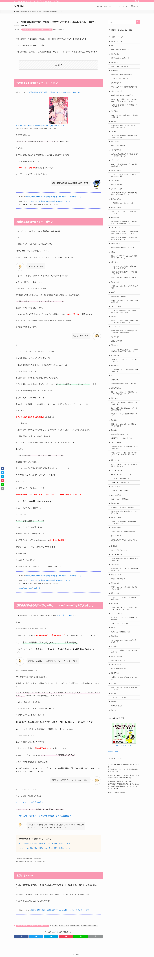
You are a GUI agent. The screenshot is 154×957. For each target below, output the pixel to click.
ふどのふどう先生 (116, 613)
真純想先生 (114, 636)
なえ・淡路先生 (116, 495)
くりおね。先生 (116, 227)
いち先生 (113, 131)
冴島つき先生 (115, 345)
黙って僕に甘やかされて (118, 669)
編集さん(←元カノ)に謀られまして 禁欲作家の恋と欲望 (124, 116)
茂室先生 (113, 693)
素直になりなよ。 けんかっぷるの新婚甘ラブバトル (124, 212)
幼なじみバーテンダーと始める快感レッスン (124, 414)
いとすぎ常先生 (116, 150)
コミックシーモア (116, 41)
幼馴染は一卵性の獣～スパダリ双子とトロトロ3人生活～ (124, 106)
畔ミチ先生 (114, 111)
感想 (67, 925)
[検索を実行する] (138, 22)
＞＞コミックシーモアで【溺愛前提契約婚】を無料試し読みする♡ (41, 125)
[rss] (135, 1)
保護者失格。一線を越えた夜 (120, 482)
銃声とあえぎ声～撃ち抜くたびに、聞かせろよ (124, 541)
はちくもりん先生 (116, 554)
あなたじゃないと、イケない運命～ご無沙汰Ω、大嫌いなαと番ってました (124, 608)
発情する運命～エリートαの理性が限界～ (124, 531)
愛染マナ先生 (115, 54)
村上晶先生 (114, 683)
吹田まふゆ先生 (116, 593)
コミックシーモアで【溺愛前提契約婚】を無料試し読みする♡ (48, 201)
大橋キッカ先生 (116, 207)
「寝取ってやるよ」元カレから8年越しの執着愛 (124, 287)
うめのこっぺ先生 (116, 189)
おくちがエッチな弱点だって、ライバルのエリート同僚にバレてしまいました (124, 100)
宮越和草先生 (115, 673)
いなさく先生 (115, 160)
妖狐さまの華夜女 (116, 341)
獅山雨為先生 (115, 355)
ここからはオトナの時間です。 (120, 478)
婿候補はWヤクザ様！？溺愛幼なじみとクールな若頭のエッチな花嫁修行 (124, 331)
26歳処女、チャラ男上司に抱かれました (123, 507)
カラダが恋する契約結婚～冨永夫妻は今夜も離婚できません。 (124, 136)
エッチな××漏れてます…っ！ (120, 78)
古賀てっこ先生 (116, 306)
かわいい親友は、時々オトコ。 (120, 49)
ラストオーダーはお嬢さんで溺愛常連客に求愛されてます (124, 598)
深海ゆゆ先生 (115, 365)
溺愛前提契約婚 (75, 925)
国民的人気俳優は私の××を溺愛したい (123, 95)
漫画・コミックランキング (124, 745)
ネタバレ (61, 925)
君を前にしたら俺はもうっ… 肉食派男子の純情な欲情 (124, 301)
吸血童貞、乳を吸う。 (118, 706)
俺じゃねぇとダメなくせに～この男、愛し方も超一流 (124, 641)
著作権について (113, 751)
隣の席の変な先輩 (116, 184)
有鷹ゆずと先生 (116, 83)
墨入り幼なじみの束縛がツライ (120, 58)
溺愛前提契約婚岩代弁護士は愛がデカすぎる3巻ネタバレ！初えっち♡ (54, 92)
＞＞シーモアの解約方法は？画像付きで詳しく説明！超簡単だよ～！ (44, 848)
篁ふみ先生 (114, 430)
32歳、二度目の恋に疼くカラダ (121, 66)
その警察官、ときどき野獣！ (120, 490)
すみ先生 (113, 375)
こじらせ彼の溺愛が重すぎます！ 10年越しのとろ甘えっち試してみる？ (124, 311)
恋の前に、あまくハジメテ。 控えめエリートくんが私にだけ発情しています (124, 321)
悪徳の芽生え (115, 380)
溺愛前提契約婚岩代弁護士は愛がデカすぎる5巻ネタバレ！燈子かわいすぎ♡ (54, 197)
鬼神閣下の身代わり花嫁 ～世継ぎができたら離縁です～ (124, 559)
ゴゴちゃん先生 (116, 326)
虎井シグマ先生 (116, 486)
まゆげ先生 (114, 646)
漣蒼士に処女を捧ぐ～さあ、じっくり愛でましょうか (124, 688)
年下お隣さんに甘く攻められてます (122, 203)
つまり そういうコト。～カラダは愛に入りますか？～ (124, 360)
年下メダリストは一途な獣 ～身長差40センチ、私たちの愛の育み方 (124, 267)
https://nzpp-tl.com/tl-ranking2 (29, 588)
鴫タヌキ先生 (115, 337)
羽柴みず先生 (115, 564)
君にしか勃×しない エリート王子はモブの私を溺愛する (124, 370)
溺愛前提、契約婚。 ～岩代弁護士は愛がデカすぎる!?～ (37, 29)
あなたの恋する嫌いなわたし (120, 296)
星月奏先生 (114, 627)
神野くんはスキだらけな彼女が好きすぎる (124, 87)
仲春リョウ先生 (116, 503)
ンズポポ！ (20, 6)
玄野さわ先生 (115, 262)
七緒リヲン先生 (116, 527)
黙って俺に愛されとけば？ (119, 660)
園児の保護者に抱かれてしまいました (123, 247)
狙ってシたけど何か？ (118, 145)
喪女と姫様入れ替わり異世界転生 (121, 74)
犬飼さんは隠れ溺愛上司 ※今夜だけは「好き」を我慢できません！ (124, 155)
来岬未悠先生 (115, 217)
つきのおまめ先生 (116, 470)
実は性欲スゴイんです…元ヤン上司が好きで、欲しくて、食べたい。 (124, 257)
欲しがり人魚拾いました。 (119, 550)
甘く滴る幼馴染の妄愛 (118, 579)
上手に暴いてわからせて (118, 697)
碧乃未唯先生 (115, 62)
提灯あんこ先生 (116, 460)
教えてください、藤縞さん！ (120, 499)
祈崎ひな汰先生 (116, 170)
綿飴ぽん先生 (115, 701)
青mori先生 (114, 70)
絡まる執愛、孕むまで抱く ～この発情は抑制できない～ (124, 569)
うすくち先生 (115, 180)
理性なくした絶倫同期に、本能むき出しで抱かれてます (124, 403)
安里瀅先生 (114, 121)
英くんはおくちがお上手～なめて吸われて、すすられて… (123, 425)
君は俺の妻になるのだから (119, 434)
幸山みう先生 (115, 282)
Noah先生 (114, 546)
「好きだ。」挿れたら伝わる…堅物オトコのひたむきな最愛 (124, 175)
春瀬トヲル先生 (116, 575)
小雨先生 (113, 316)
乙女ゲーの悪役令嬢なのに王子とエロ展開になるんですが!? (124, 165)
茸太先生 (113, 420)
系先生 (113, 252)
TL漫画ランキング (117, 37)
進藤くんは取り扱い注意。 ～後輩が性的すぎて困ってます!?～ (124, 522)
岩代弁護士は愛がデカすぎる (89, 925)
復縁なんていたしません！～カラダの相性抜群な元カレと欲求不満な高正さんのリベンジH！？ (124, 454)
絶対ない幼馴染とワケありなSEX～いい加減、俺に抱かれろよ (124, 465)
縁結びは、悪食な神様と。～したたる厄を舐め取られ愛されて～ (124, 238)
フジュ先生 (114, 603)
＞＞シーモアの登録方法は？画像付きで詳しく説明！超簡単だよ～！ (44, 843)
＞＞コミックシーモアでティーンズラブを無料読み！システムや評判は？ (43, 816)
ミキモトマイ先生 (116, 656)
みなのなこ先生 (116, 665)
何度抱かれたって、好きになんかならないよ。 (124, 678)
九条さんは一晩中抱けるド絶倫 (120, 632)
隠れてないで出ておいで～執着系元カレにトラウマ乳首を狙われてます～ (124, 393)
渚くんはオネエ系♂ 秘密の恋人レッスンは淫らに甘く (124, 512)
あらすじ (54, 925)
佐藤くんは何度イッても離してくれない (123, 278)
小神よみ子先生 (116, 243)
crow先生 (114, 292)
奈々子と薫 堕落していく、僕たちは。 (123, 474)
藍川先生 (113, 45)
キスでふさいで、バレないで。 (120, 623)
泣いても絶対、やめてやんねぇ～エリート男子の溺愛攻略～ (124, 409)
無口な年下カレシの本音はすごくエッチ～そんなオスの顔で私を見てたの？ (124, 222)
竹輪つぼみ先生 (116, 442)
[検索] (138, 1)
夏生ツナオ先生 (116, 517)
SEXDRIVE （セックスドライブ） (121, 438)
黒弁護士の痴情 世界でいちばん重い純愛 (123, 383)
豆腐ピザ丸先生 (116, 388)
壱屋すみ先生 (115, 141)
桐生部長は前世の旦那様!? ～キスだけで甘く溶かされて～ (124, 273)
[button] (21, 936)
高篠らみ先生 (115, 398)
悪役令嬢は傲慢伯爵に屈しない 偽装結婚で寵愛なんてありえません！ (124, 126)
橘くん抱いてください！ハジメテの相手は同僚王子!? (124, 618)
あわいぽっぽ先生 (116, 91)
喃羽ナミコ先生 (116, 536)
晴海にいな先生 (116, 583)
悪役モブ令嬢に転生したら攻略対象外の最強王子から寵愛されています (124, 194)
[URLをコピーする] (95, 936)
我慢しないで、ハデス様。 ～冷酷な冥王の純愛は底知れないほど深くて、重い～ (124, 232)
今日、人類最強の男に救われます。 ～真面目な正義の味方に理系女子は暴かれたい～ (124, 350)
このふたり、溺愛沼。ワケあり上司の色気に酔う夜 (124, 651)
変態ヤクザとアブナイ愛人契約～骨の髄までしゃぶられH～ (124, 588)
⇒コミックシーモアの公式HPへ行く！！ (31, 802)
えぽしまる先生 (116, 199)
